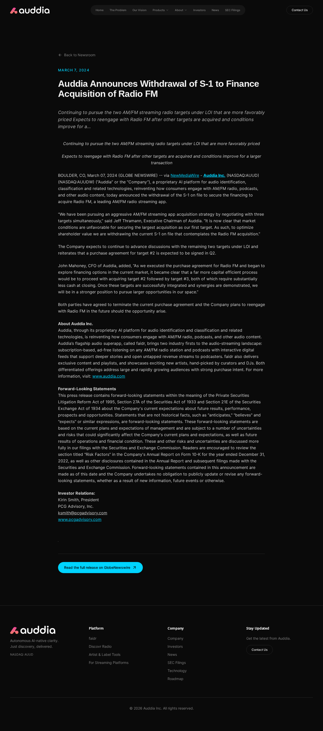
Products (159, 10)
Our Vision (139, 10)
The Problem (118, 10)
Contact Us (300, 10)
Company (175, 638)
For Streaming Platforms (108, 662)
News (215, 10)
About (179, 10)
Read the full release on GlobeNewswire (97, 567)
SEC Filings (232, 10)
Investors (199, 10)
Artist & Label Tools (104, 654)
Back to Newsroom (79, 55)
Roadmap (175, 679)
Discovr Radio (100, 646)
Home (99, 10)
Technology (177, 670)
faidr (92, 638)
